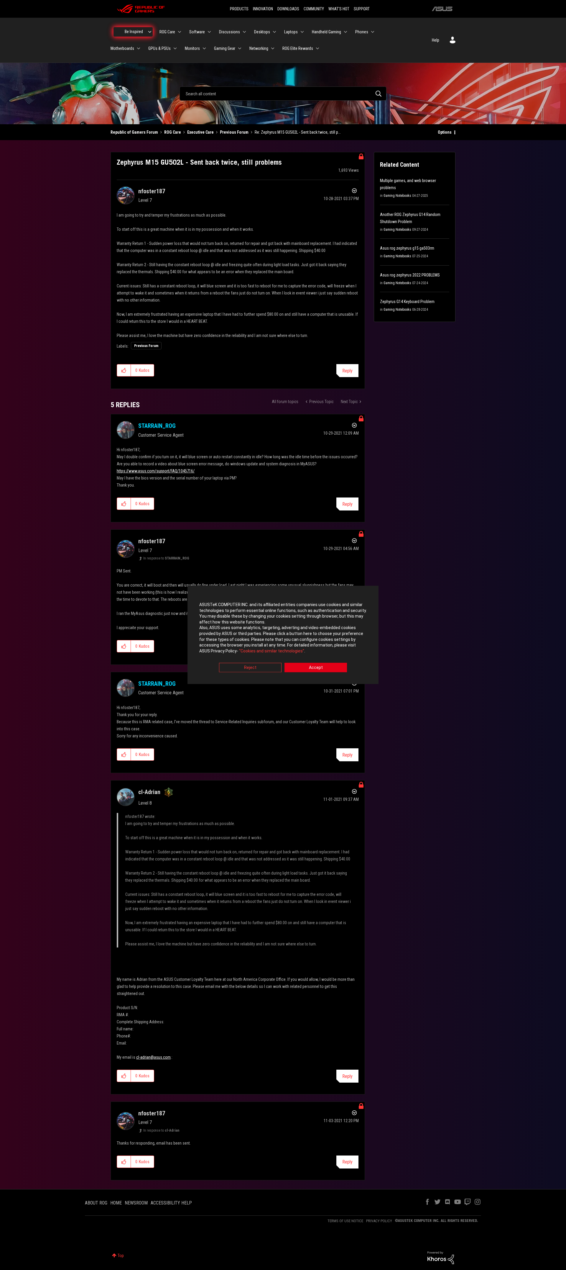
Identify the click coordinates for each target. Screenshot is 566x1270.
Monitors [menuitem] (192, 48)
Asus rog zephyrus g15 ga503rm (407, 248)
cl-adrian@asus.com (153, 1057)
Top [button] (121, 1255)
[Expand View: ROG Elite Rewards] (317, 48)
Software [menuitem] (197, 32)
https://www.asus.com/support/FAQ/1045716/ (156, 471)
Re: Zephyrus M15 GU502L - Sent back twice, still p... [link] (298, 132)
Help (435, 40)
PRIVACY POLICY (379, 1221)
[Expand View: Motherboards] (139, 48)
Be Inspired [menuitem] (134, 31)
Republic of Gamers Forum (134, 132)
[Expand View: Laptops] (302, 32)
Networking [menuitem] (258, 48)
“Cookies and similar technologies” (271, 651)
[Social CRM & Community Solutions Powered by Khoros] (440, 1257)
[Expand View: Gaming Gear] (240, 48)
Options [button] (445, 132)
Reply (347, 371)
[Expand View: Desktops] (274, 32)
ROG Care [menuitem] (167, 32)
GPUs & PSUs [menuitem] (159, 48)
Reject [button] (250, 667)
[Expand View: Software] (209, 32)
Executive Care (200, 132)
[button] (124, 370)
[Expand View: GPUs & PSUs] (175, 48)
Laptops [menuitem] (291, 32)
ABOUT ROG (96, 1203)
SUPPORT (362, 8)
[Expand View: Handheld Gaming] (345, 32)
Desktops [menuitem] (262, 32)
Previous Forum (234, 132)
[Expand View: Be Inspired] (150, 32)
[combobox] (283, 93)
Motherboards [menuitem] (122, 48)
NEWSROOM (136, 1203)
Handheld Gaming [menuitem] (326, 32)
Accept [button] (316, 667)
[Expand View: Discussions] (244, 32)
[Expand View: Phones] (373, 32)
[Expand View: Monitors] (204, 48)
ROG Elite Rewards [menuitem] (297, 48)
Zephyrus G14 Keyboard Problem (407, 301)
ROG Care (172, 132)
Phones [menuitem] (361, 32)
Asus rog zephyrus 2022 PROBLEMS (410, 275)
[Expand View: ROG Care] (179, 32)
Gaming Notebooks (397, 196)
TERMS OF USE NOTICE (345, 1221)
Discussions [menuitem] (229, 32)
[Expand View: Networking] (273, 48)
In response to (166, 558)
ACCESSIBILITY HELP (171, 1203)
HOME (116, 1203)
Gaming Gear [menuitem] (224, 48)
